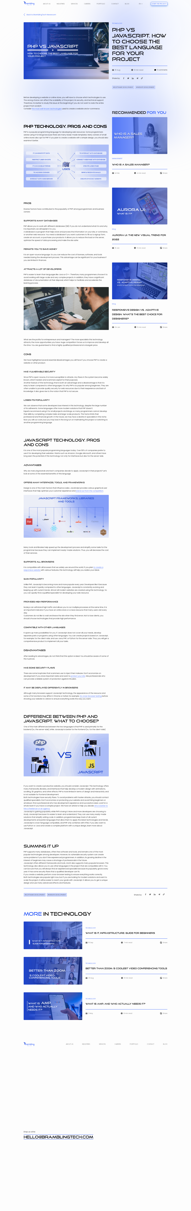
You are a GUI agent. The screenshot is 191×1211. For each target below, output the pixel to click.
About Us (46, 4)
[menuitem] (140, 3)
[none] (140, 3)
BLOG (127, 4)
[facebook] (125, 78)
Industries (61, 4)
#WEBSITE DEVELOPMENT (145, 87)
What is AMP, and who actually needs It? (115, 1003)
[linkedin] (134, 78)
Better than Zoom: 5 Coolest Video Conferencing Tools (126, 968)
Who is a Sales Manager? (131, 164)
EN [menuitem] (140, 4)
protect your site (78, 676)
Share (165, 173)
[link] (143, 78)
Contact (115, 4)
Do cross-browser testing (91, 696)
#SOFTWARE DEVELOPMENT (123, 87)
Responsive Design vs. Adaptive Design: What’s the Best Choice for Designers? (137, 314)
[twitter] (129, 78)
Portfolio (101, 4)
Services (74, 4)
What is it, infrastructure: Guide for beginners (120, 933)
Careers (87, 4)
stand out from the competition (89, 491)
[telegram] (138, 78)
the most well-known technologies (47, 108)
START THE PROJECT (159, 4)
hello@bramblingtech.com (58, 1137)
